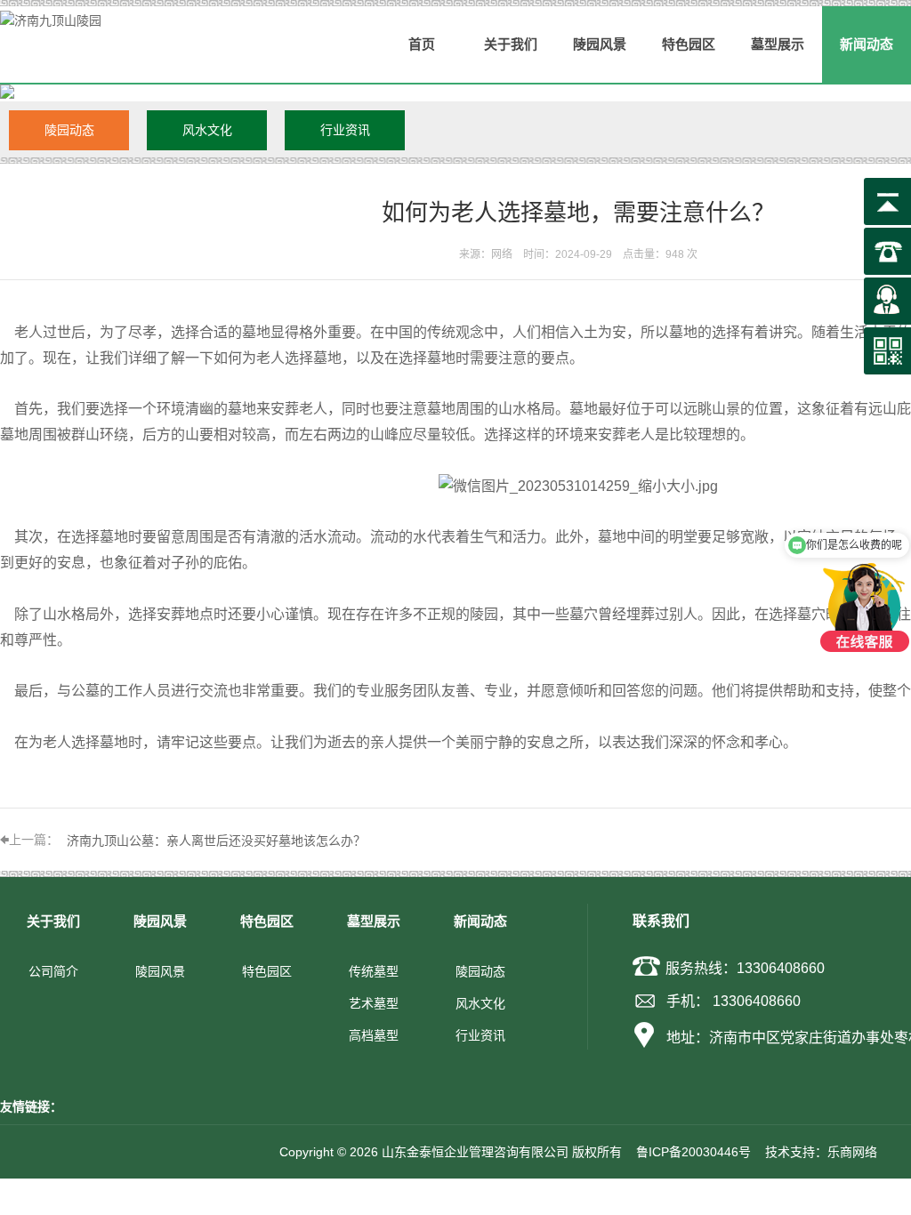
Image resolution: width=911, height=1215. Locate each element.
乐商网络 (852, 1152)
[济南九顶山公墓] (578, 486)
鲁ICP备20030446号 (693, 1152)
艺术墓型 (374, 1003)
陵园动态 (69, 130)
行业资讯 (345, 130)
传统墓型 (374, 971)
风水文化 (207, 130)
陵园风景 (160, 971)
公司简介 (53, 971)
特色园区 (267, 971)
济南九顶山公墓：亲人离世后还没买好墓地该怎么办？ (216, 840)
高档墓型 (374, 1035)
